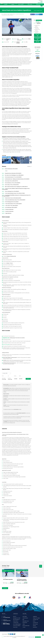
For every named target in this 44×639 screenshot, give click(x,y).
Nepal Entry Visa (6, 337)
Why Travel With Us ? (16, 619)
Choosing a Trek (35, 619)
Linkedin (41, 14)
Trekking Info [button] (31, 3)
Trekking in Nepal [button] (13, 3)
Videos (24, 624)
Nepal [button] (8, 3)
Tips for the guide (6, 344)
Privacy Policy (15, 627)
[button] (31, 27)
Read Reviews (25, 622)
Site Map (34, 625)
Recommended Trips (26, 625)
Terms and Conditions (16, 625)
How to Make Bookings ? (17, 624)
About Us (14, 616)
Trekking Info (35, 616)
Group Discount (38, 20)
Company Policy (15, 622)
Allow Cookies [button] (38, 637)
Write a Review (35, 624)
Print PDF (37, 41)
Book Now (28, 378)
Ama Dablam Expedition (8, 579)
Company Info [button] (26, 3)
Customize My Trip (37, 39)
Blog (35, 3)
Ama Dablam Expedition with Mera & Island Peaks (22, 580)
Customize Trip (35, 622)
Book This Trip (37, 35)
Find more (5, 588)
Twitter (37, 14)
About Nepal (25, 616)
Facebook (33, 14)
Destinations (35, 627)
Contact (24, 627)
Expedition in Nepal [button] (19, 3)
